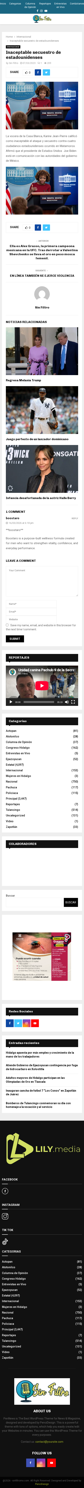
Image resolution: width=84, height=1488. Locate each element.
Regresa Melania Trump (23, 380)
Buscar (10, 895)
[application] (42, 686)
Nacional (11, 781)
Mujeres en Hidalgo (18, 776)
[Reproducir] (11, 702)
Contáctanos (77, 3)
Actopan (11, 730)
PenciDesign (42, 1484)
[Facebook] (30, 1463)
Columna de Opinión (30, 5)
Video (9, 821)
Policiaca (12, 793)
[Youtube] (51, 1463)
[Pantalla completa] (73, 702)
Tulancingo (13, 809)
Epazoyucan (13, 759)
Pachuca (11, 787)
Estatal (10, 764)
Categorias (15, 3)
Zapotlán (11, 826)
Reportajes (45, 3)
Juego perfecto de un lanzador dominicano (37, 439)
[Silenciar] (67, 702)
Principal (11, 798)
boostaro (12, 518)
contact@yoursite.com (49, 1441)
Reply (75, 518)
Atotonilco (12, 736)
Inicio (3, 3)
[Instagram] (41, 1463)
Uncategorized (15, 815)
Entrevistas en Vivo (60, 5)
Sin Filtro (13, 63)
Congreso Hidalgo (18, 747)
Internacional (13, 47)
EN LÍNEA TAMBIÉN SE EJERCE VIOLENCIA (42, 275)
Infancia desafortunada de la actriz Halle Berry (41, 498)
